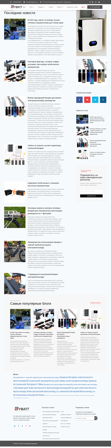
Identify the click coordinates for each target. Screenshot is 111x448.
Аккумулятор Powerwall (61, 395)
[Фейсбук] (18, 425)
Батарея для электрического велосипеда (37, 388)
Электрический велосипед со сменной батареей (53, 391)
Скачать (51, 7)
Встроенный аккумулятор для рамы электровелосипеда (57, 380)
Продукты (40, 7)
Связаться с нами (72, 7)
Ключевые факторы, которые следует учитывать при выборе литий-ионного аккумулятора (43, 64)
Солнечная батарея (71, 395)
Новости (59, 7)
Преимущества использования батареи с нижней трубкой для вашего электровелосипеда (45, 245)
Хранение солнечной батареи (80, 395)
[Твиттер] (22, 425)
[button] (90, 2)
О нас (31, 7)
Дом (24, 7)
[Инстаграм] (26, 425)
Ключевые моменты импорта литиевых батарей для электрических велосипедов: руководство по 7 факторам (45, 210)
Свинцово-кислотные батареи (51, 395)
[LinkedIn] (14, 425)
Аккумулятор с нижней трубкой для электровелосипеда (36, 377)
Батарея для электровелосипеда (56, 384)
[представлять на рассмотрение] (95, 418)
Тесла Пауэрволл (24, 397)
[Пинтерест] (29, 425)
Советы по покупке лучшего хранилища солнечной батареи (97, 154)
